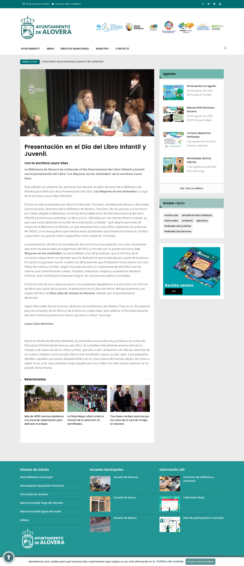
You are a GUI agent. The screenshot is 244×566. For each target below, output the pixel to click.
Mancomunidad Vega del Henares (41, 503)
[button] (9, 557)
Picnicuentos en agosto (201, 86)
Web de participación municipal (203, 518)
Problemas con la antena (178, 226)
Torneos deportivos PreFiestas (199, 135)
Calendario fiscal (193, 498)
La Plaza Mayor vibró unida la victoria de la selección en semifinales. (85, 420)
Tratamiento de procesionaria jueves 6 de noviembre (72, 62)
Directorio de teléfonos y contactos (198, 479)
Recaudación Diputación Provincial (42, 486)
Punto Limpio (171, 220)
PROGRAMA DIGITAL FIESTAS (199, 160)
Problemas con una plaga (178, 231)
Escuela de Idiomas (126, 477)
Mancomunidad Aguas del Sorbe (40, 511)
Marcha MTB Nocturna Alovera (200, 110)
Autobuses (187, 220)
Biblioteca (202, 220)
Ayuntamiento (30, 49)
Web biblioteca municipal (36, 477)
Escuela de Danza (125, 498)
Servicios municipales (74, 49)
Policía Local (171, 215)
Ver (174, 291)
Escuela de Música (125, 518)
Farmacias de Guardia (34, 494)
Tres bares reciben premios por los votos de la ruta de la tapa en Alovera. (129, 420)
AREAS (50, 49)
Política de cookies (170, 561)
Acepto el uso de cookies (200, 561)
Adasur (24, 520)
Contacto (122, 49)
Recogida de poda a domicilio (197, 215)
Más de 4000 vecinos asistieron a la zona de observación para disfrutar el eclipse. (44, 420)
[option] (126, 62)
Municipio (102, 49)
